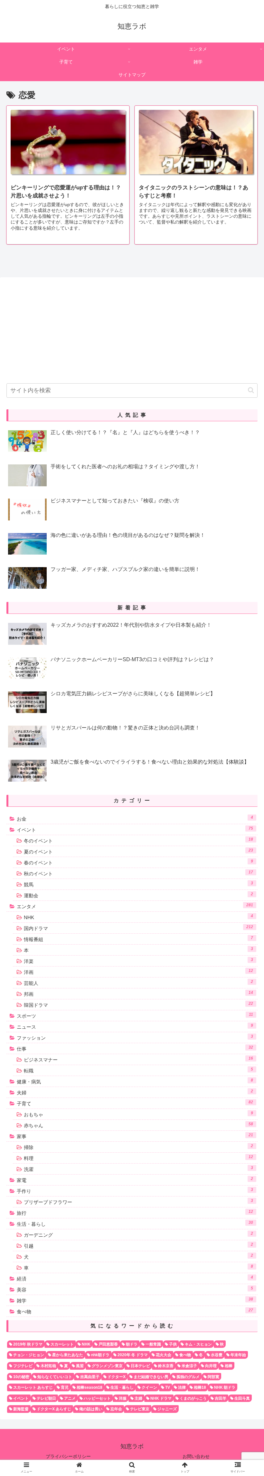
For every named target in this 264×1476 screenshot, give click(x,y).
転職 (138, 1070)
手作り (135, 1190)
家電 (135, 1179)
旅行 (135, 1212)
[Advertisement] (132, 327)
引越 (138, 1245)
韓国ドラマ (138, 1004)
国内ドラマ (138, 928)
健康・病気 (135, 1081)
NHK (138, 917)
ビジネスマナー (138, 1059)
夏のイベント (138, 851)
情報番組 (138, 939)
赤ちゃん (138, 1125)
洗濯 (138, 1169)
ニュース (135, 1026)
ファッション (135, 1037)
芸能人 (138, 982)
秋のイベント (138, 873)
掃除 (138, 1147)
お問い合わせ (196, 1456)
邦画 (138, 993)
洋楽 (138, 960)
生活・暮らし (135, 1223)
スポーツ (135, 1015)
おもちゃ (138, 1114)
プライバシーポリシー (68, 1456)
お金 (135, 818)
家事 (135, 1136)
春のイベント (138, 862)
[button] (251, 390)
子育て (135, 1103)
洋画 (138, 971)
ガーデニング (138, 1234)
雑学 (135, 1300)
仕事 (135, 1048)
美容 (135, 1289)
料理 (138, 1158)
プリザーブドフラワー (138, 1201)
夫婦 (135, 1092)
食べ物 (135, 1311)
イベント (135, 829)
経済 (135, 1278)
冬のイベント (138, 840)
